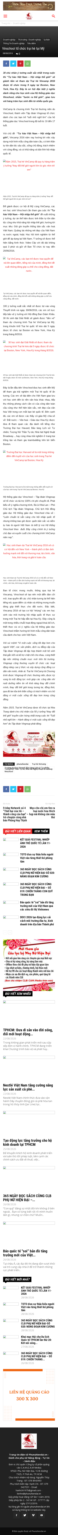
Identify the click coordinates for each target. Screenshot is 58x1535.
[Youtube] (42, 1515)
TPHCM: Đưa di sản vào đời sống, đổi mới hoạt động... (28, 1032)
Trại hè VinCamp (39, 764)
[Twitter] (25, 1515)
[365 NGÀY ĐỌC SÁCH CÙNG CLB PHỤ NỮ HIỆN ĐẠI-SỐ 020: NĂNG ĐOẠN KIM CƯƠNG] (11, 873)
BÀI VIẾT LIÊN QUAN (17, 831)
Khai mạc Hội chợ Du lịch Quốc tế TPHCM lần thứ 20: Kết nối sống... (36, 1340)
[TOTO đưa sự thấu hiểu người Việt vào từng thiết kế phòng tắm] (11, 858)
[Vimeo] (33, 1515)
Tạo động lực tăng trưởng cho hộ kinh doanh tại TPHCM (27, 1142)
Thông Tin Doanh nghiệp (14, 43)
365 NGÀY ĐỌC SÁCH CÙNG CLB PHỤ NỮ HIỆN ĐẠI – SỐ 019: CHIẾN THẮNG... (36, 1356)
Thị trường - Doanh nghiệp (29, 39)
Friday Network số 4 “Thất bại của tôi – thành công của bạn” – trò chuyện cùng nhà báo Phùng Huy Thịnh (15, 814)
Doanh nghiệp (19, 23)
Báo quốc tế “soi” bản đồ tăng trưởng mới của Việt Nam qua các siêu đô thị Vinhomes (37, 906)
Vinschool (8, 771)
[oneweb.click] (29, 743)
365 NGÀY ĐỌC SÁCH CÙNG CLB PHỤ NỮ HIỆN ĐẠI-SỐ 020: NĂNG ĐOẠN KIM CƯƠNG (37, 873)
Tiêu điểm (31, 43)
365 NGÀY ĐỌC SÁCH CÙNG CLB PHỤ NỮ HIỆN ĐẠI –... (27, 1198)
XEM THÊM (41, 831)
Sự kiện (47, 39)
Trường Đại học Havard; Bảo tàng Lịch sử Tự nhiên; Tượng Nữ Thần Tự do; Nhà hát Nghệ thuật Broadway (28, 767)
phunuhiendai (22, 764)
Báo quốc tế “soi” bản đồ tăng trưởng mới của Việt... (25, 1253)
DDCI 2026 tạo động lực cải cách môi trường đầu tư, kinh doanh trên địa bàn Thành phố (37, 921)
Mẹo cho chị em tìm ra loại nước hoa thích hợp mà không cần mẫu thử (42, 812)
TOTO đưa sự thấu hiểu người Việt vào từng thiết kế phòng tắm (36, 858)
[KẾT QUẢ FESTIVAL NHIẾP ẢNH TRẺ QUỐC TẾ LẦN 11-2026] (11, 843)
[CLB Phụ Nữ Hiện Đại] (29, 965)
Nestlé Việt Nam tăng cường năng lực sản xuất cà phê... (28, 1087)
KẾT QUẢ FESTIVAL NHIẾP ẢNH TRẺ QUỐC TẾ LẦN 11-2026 (35, 843)
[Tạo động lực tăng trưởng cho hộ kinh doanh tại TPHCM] (29, 1123)
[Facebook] (16, 1515)
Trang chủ (6, 23)
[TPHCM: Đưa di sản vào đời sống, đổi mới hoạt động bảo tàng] (29, 1013)
